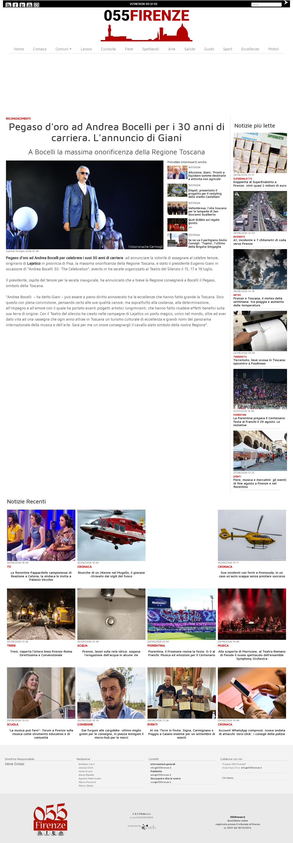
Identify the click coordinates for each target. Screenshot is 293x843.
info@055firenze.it (160, 767)
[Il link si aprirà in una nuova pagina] (149, 825)
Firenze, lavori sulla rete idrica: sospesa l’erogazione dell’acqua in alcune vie (111, 653)
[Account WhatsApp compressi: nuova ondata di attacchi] (252, 693)
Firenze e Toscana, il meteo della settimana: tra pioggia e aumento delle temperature (258, 301)
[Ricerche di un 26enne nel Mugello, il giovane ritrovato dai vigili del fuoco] (111, 535)
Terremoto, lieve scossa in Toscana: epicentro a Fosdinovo (259, 361)
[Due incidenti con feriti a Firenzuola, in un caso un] (252, 535)
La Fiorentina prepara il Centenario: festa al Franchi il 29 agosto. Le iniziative (259, 421)
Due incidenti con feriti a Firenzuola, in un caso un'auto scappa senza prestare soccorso (252, 574)
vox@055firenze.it (160, 782)
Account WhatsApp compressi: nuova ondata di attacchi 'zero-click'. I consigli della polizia (252, 732)
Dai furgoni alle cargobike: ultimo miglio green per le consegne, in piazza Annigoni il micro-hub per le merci (111, 733)
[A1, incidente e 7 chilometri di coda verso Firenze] (260, 211)
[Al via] (181, 693)
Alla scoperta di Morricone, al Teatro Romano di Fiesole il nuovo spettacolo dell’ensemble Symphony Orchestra (251, 655)
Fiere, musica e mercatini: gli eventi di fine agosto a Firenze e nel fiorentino (259, 483)
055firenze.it (237, 816)
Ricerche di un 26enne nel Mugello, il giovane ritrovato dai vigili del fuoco (111, 574)
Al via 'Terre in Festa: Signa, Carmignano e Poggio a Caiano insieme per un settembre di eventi (181, 733)
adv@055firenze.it (160, 774)
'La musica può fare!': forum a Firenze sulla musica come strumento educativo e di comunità (41, 733)
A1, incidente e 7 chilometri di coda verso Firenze (259, 241)
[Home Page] (146, 24)
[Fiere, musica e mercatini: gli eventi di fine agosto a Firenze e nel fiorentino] (260, 451)
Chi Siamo (228, 777)
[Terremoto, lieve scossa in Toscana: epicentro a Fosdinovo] (260, 331)
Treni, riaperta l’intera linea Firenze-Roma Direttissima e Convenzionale (41, 653)
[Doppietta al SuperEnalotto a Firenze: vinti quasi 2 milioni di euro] (260, 153)
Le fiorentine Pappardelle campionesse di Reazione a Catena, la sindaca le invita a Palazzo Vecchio (41, 576)
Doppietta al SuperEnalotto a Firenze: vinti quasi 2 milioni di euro (259, 183)
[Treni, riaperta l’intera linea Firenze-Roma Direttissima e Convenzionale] (41, 614)
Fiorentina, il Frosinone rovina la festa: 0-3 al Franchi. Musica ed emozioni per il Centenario (181, 653)
